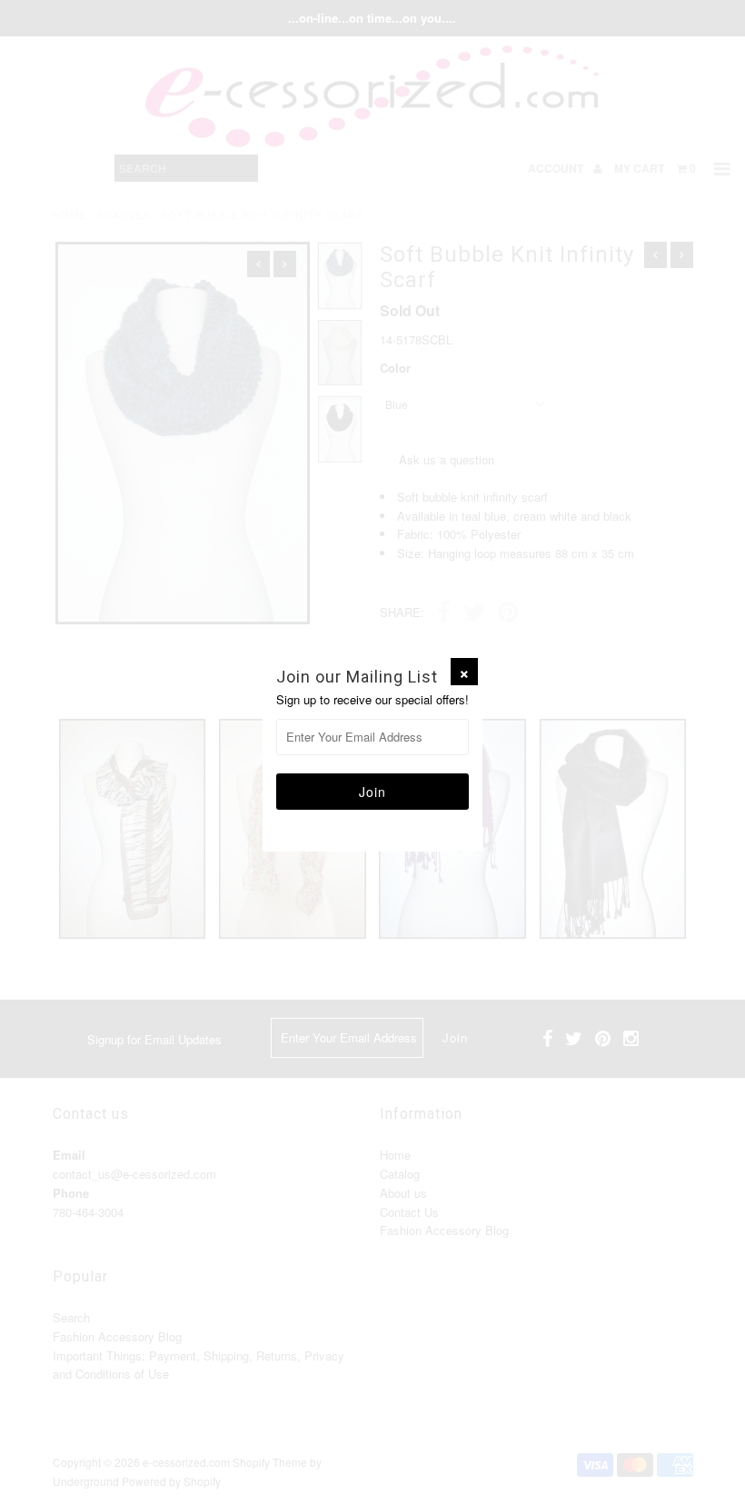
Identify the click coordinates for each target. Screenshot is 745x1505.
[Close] (464, 671)
